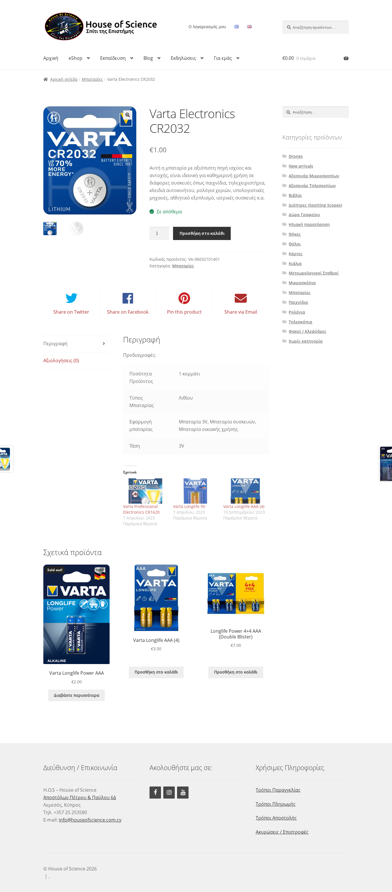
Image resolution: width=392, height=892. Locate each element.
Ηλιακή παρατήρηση (309, 224)
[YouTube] (183, 793)
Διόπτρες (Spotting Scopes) (315, 205)
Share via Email (240, 312)
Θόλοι (295, 244)
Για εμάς (223, 58)
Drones (296, 156)
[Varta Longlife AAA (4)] (245, 491)
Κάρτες (295, 253)
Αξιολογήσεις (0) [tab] (61, 360)
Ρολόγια (297, 312)
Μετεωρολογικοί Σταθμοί (314, 273)
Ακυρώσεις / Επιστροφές (282, 832)
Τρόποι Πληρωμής (276, 804)
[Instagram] (169, 793)
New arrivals (301, 166)
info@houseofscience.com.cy (90, 820)
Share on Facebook (127, 312)
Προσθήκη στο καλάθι (202, 233)
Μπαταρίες (92, 79)
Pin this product (184, 312)
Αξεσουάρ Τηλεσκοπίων (312, 185)
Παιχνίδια (298, 302)
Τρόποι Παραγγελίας (278, 790)
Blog (148, 58)
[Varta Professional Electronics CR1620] (145, 491)
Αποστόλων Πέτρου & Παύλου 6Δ (79, 797)
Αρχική (50, 58)
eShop (75, 58)
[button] (127, 115)
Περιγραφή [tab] (55, 343)
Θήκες (295, 234)
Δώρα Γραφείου (304, 214)
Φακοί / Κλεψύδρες (307, 331)
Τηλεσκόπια (300, 322)
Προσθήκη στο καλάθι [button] (156, 672)
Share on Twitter (71, 312)
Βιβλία (295, 195)
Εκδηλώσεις (183, 58)
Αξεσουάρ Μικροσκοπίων (314, 176)
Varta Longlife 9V (189, 506)
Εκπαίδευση (113, 58)
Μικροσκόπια (302, 282)
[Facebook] (155, 793)
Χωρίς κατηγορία (306, 341)
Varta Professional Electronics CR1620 (141, 509)
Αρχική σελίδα (63, 79)
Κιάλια (295, 263)
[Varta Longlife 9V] (195, 491)
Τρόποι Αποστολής (276, 818)
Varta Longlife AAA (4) (243, 506)
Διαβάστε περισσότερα (76, 695)
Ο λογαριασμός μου (207, 26)
